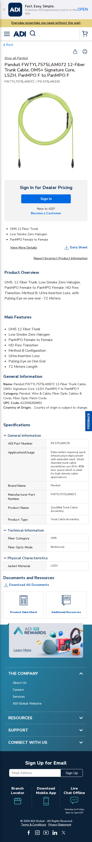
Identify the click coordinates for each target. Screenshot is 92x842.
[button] (88, 421)
